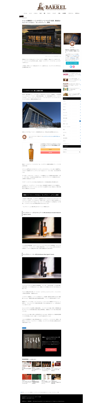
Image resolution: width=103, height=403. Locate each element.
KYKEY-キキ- (72, 57)
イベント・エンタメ (66, 126)
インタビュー (36, 13)
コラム (64, 101)
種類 (44, 13)
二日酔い (59, 13)
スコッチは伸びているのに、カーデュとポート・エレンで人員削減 (74, 74)
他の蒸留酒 (64, 13)
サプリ (64, 140)
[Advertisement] (41, 77)
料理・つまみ (65, 123)
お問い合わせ (35, 401)
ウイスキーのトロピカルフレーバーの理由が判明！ (74, 89)
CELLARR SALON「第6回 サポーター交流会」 (74, 85)
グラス (64, 106)
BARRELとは (77, 13)
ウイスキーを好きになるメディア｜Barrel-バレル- (50, 401)
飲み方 (41, 13)
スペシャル (25, 13)
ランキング (54, 13)
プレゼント (48, 13)
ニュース (30, 13)
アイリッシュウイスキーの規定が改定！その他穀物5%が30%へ (74, 94)
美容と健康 (65, 118)
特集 (64, 129)
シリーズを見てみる (51, 349)
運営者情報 (29, 401)
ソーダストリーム (70, 13)
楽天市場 (50, 152)
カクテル (64, 132)
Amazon (50, 149)
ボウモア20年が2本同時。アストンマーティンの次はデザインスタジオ (74, 80)
